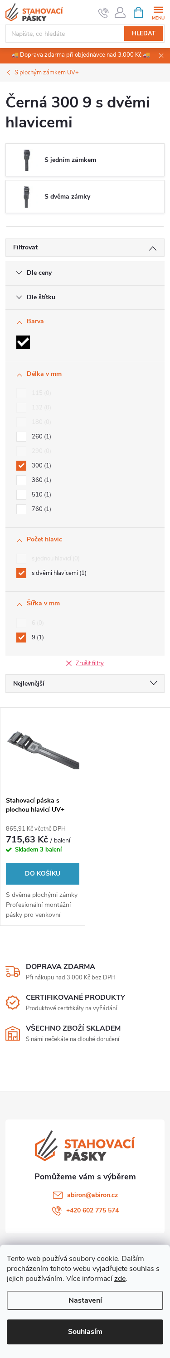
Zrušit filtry (90, 663)
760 (40, 509)
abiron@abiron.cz (92, 1195)
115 (40, 393)
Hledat (143, 33)
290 (40, 451)
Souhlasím (85, 1332)
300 (40, 466)
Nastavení (85, 1300)
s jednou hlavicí (55, 559)
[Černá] (23, 342)
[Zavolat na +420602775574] (103, 13)
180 (40, 422)
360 (40, 480)
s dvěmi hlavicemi (58, 573)
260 (40, 437)
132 (40, 408)
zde (120, 1279)
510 (40, 495)
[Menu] (158, 12)
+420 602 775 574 (92, 1210)
